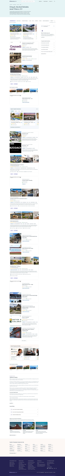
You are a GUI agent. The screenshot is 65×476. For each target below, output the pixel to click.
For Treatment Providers (50, 460)
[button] (15, 22)
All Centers (11, 4)
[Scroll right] (54, 20)
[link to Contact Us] (47, 468)
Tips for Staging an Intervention (41, 465)
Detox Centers (20, 463)
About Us (48, 464)
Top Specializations (31, 460)
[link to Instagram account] (54, 468)
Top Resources (39, 460)
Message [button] (16, 208)
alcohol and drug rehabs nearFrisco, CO (15, 12)
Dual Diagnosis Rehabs (31, 466)
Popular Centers (21, 460)
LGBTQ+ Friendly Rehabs (22, 466)
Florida (37, 430)
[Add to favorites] (20, 42)
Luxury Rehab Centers (21, 462)
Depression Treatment (31, 463)
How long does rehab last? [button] (45, 47)
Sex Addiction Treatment (31, 468)
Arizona (11, 430)
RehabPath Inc (42, 472)
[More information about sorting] (54, 22)
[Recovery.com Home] (13, 1)
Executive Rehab (30, 464)
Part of (14, 267)
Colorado (18, 4)
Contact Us (48, 465)
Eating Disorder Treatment (31, 462)
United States (14, 4)
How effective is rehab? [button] (44, 49)
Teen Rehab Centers (30, 465)
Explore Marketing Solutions (50, 463)
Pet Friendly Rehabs (21, 468)
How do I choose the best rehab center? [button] (46, 51)
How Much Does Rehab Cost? (41, 466)
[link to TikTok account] (52, 468)
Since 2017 (51, 34)
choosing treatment (22, 382)
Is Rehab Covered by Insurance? (41, 464)
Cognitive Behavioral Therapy (22, 464)
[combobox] (28, 1)
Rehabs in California (12, 463)
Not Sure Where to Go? (13, 460)
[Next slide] (37, 32)
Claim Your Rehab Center (50, 462)
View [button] (11, 208)
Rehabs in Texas (12, 465)
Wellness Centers (21, 467)
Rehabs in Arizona (12, 466)
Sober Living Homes (21, 465)
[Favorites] (54, 1)
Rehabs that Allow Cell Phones (22, 469)
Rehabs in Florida (12, 462)
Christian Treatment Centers (31, 469)
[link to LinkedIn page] (49, 468)
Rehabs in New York (12, 464)
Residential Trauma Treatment (32, 467)
